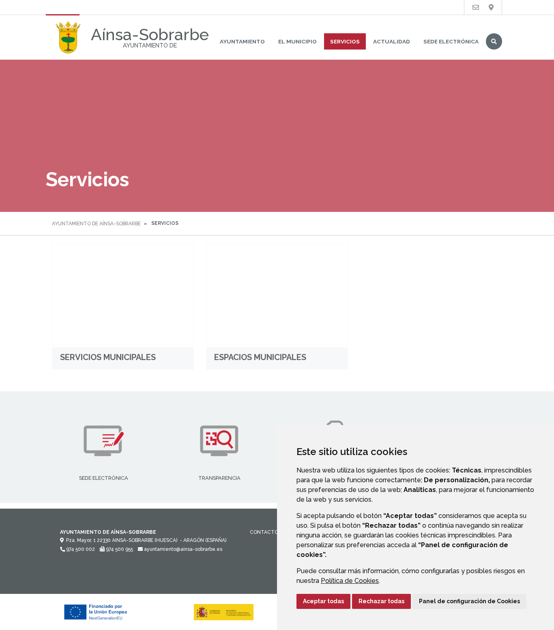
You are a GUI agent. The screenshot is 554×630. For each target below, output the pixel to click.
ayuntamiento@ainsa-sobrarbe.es (182, 549)
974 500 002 (80, 549)
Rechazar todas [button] (381, 601)
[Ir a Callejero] (491, 7)
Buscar (494, 41)
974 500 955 (119, 549)
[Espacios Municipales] (277, 294)
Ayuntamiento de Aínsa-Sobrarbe (96, 224)
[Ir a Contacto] (475, 7)
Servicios (345, 41)
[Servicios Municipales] (123, 294)
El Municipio (297, 41)
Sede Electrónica (451, 41)
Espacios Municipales (260, 357)
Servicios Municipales (108, 357)
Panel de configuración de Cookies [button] (469, 601)
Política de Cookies (350, 581)
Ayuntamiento (242, 41)
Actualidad (391, 41)
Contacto (264, 532)
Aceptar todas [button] (323, 601)
